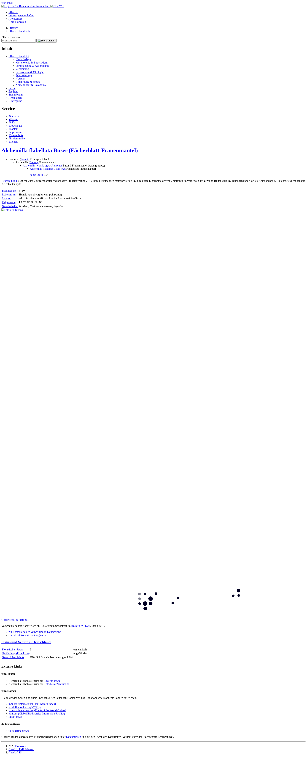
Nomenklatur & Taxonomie (31, 84)
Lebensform (8, 194)
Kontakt (13, 128)
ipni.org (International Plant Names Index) (32, 703)
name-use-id (37, 174)
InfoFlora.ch (15, 716)
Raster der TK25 (80, 625)
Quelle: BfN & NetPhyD (15, 619)
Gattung (34, 162)
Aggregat (56, 165)
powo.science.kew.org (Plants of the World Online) (37, 710)
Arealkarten (15, 97)
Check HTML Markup (21, 749)
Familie (25, 159)
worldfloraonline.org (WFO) (25, 707)
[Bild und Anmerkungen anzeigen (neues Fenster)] (12, 209)
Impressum (15, 132)
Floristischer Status (12, 649)
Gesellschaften (10, 206)
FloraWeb (20, 746)
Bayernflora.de (52, 680)
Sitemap (13, 141)
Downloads (15, 125)
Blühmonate (9, 190)
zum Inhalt (7, 2)
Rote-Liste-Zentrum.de (56, 683)
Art (64, 168)
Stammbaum (16, 94)
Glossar (13, 119)
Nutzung (20, 78)
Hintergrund (15, 100)
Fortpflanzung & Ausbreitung (32, 65)
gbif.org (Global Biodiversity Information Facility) (37, 713)
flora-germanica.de (19, 730)
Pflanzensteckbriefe (19, 31)
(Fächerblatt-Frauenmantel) (69, 150)
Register (13, 91)
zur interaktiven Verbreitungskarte (27, 635)
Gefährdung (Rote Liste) (15, 653)
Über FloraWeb (17, 21)
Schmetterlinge (24, 75)
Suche (12, 88)
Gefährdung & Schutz (28, 81)
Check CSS (15, 752)
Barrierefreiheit (17, 138)
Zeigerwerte (8, 202)
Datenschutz (16, 135)
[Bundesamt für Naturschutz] (25, 6)
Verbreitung (22, 68)
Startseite (14, 116)
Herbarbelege (23, 59)
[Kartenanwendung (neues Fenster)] (153, 616)
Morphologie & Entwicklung (32, 62)
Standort (6, 198)
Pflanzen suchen (10, 37)
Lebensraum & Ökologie (30, 72)
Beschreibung (9, 180)
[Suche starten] (46, 41)
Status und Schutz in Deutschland (26, 642)
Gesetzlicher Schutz (13, 657)
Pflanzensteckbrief (19, 56)
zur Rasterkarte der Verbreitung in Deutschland (35, 631)
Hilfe (12, 122)
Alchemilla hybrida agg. (36, 165)
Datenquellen (73, 736)
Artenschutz (15, 18)
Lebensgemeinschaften (21, 15)
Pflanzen (13, 12)
